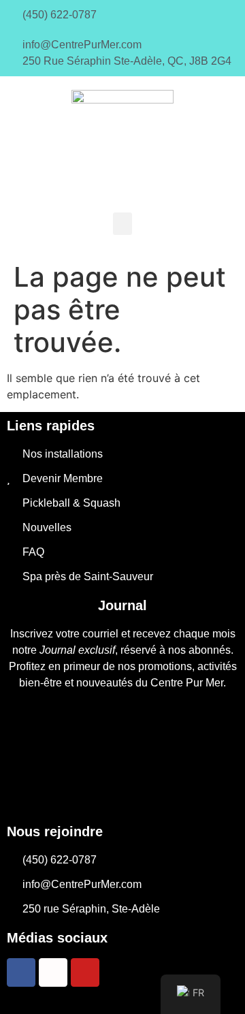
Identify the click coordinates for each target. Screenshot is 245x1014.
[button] (122, 223)
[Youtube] (85, 972)
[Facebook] (21, 972)
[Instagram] (53, 972)
